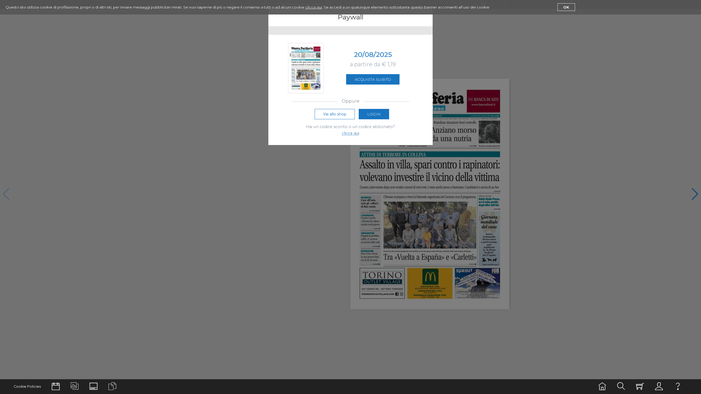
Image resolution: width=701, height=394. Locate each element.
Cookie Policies (27, 386)
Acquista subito (373, 79)
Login (374, 114)
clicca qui (313, 7)
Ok (566, 7)
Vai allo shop (334, 114)
